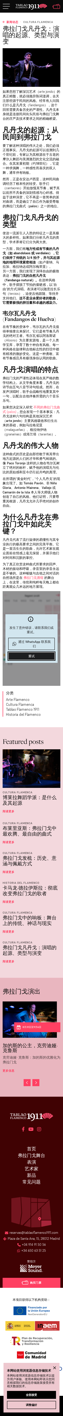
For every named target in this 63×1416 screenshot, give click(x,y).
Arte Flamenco (17, 699)
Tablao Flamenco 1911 (22, 709)
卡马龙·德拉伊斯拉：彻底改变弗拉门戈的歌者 (30, 891)
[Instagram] (39, 1130)
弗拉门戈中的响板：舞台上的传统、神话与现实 (30, 920)
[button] (35, 1082)
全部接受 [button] (31, 1395)
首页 (31, 1149)
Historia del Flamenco (23, 714)
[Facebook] (23, 1130)
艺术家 (31, 1169)
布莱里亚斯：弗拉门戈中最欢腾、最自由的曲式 (30, 831)
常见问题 (31, 1182)
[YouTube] (31, 1130)
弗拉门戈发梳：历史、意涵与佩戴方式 (30, 861)
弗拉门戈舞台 (31, 1155)
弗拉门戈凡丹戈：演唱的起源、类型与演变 (30, 950)
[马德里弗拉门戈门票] (56, 7)
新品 (31, 1175)
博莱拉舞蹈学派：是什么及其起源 (30, 800)
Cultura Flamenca (38, 22)
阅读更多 (9, 811)
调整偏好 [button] (31, 1405)
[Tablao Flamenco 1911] (31, 7)
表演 (31, 1162)
